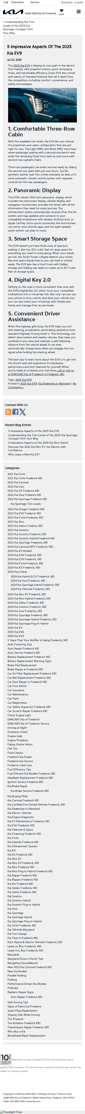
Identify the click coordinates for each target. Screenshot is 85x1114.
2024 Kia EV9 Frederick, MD (25, 559)
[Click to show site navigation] (79, 12)
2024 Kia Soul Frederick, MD (28, 580)
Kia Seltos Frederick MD (22, 892)
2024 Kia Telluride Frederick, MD (30, 589)
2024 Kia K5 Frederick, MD (24, 567)
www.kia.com (34, 1101)
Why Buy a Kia (16, 1031)
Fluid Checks (15, 753)
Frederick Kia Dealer (20, 757)
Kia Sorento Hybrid (19, 900)
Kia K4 (11, 850)
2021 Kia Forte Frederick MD (25, 478)
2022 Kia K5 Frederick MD (23, 490)
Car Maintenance (18, 694)
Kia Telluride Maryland (21, 929)
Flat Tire (12, 748)
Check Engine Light (19, 715)
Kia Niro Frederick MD (21, 867)
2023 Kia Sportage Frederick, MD (28, 542)
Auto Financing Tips (20, 644)
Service (34, 2)
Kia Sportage (15, 913)
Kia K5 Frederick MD (20, 854)
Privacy (52, 1094)
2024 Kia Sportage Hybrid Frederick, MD (32, 619)
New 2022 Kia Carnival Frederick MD (30, 967)
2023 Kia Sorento (18, 530)
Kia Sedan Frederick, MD (22, 888)
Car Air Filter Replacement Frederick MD (32, 673)
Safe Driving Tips (18, 1002)
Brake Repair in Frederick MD (25, 669)
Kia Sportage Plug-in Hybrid (25, 921)
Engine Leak (15, 736)
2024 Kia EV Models (20, 551)
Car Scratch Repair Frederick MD (27, 711)
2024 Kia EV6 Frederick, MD (25, 555)
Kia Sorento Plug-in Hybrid (24, 904)
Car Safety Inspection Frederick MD (29, 707)
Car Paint (13, 698)
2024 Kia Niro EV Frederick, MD (27, 594)
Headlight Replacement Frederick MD (30, 778)
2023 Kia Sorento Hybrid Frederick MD (31, 538)
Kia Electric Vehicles (19, 813)
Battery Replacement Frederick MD (29, 657)
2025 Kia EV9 (21, 65)
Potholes (13, 988)
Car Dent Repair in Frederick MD (27, 682)
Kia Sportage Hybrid (20, 917)
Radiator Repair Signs (21, 992)
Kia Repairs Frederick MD (23, 879)
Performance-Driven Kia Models (27, 984)
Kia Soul (12, 909)
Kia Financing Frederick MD (24, 834)
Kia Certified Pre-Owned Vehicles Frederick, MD (36, 804)
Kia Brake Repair (17, 786)
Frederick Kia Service (20, 761)
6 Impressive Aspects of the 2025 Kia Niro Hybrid (38, 442)
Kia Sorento (15, 896)
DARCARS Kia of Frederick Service (28, 723)
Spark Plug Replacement (22, 1010)
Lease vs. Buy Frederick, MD (25, 946)
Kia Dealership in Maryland (54, 383)
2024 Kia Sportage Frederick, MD (28, 615)
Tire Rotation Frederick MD (24, 1023)
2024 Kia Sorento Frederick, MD (27, 607)
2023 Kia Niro (16, 521)
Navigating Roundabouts (23, 963)
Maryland (13, 954)
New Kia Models (17, 971)
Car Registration (17, 702)
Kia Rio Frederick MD (20, 884)
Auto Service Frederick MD (24, 652)
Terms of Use (64, 1094)
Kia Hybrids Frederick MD (23, 842)
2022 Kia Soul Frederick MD (24, 495)
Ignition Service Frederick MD (25, 782)
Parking (12, 979)
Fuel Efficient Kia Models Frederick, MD (31, 773)
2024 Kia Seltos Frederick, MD (26, 602)
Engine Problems (18, 740)
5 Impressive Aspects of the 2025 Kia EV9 (33, 431)
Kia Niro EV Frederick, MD (23, 863)
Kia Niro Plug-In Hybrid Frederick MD (30, 871)
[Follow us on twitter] (22, 411)
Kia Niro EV (14, 859)
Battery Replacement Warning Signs (29, 661)
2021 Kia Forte (16, 474)
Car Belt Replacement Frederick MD (29, 677)
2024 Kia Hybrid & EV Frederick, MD (33, 576)
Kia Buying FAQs (18, 796)
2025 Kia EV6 (16, 632)
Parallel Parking (17, 975)
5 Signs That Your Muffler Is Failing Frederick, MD (38, 640)
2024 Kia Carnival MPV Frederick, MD (30, 546)
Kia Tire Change (17, 934)
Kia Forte (13, 838)
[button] (6, 2)
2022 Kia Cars (16, 486)
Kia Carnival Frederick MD (23, 800)
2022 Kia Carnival (18, 482)
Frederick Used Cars (20, 765)
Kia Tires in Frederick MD (23, 938)
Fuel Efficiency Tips (19, 769)
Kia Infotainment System (22, 846)
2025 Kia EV (15, 627)
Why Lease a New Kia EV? (24, 454)
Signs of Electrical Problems (24, 1006)
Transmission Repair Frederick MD (28, 1027)
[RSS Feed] (8, 411)
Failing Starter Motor (20, 744)
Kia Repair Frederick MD (22, 875)
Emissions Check (18, 732)
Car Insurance (16, 690)
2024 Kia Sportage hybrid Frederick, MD (35, 585)
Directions (17, 2)
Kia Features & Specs (20, 829)
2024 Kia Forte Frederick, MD (25, 563)
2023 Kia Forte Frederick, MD (25, 517)
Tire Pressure (15, 1019)
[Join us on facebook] (15, 411)
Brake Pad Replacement (22, 665)
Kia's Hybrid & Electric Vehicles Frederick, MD (35, 942)
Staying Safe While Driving (24, 1015)
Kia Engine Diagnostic (21, 817)
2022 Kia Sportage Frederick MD (27, 499)
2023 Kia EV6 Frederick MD (24, 513)
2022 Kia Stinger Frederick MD (26, 509)
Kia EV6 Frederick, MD (21, 825)
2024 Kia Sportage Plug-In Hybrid (28, 623)
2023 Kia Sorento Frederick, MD (27, 534)
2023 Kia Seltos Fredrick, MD (25, 526)
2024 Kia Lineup (17, 571)
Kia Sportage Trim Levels (26, 504)
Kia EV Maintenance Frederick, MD (29, 821)
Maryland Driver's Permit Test (25, 959)
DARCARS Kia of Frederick (24, 719)
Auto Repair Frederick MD (23, 648)
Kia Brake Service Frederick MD (30, 791)
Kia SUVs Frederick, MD (22, 925)
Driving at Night (17, 727)
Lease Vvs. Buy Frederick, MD (25, 950)
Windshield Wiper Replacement (26, 1035)
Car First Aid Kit (17, 686)
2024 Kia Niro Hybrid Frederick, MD (29, 598)
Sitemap (42, 1094)
